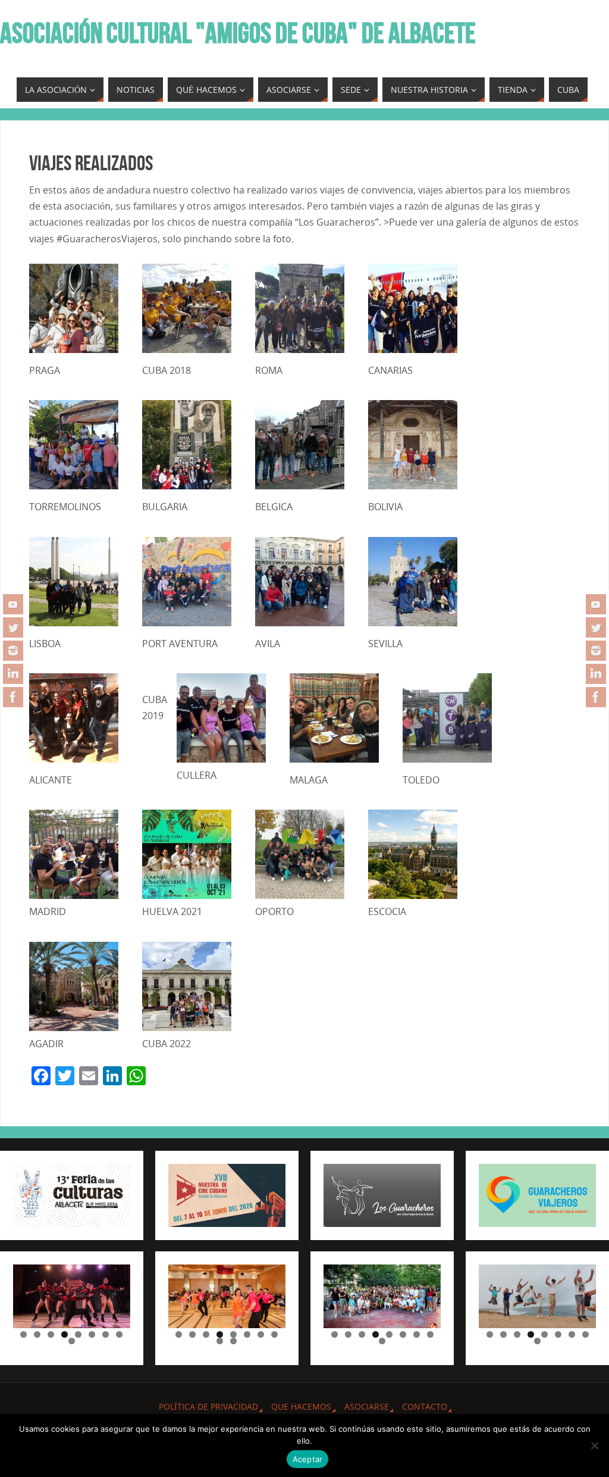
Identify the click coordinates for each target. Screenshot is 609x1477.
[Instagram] (13, 651)
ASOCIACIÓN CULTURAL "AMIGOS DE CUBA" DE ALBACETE (238, 33)
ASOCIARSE (366, 1406)
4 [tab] (64, 1334)
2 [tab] (37, 1334)
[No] (594, 1445)
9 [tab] (71, 1341)
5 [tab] (78, 1334)
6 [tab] (92, 1334)
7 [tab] (105, 1334)
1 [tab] (23, 1334)
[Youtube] (13, 604)
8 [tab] (119, 1334)
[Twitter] (13, 627)
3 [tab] (51, 1334)
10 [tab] (234, 1341)
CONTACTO (424, 1406)
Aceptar (308, 1459)
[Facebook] (13, 697)
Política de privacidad (208, 1406)
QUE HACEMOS (301, 1406)
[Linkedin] (13, 674)
